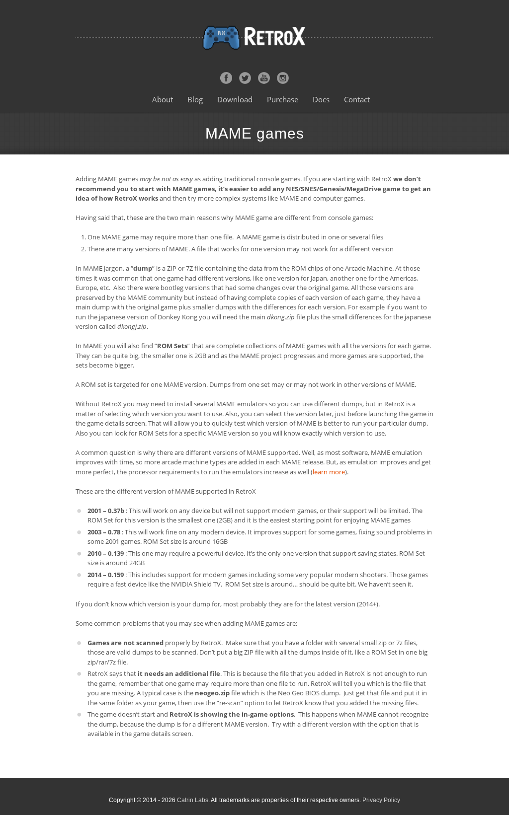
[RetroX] (254, 37)
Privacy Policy (381, 800)
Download (235, 99)
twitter (245, 78)
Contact (357, 99)
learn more (329, 471)
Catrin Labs (192, 800)
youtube (264, 78)
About (162, 99)
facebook (226, 78)
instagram (283, 78)
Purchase (282, 99)
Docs (321, 99)
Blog (195, 99)
